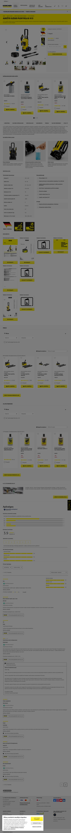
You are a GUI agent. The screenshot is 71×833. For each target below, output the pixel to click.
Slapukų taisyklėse (15, 827)
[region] (22, 823)
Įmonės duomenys (11, 829)
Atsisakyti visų (37, 823)
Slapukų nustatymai (36, 826)
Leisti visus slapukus (37, 819)
